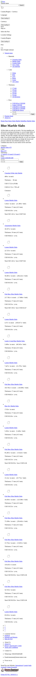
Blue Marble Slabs (29, 121)
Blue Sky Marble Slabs (12, 406)
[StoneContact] (10, 671)
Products (7, 635)
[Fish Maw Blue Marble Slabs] (20, 289)
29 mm (14, 93)
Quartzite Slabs (17, 59)
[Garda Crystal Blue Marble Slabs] (20, 336)
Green (14, 80)
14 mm (14, 91)
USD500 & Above (18, 110)
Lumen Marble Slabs (11, 200)
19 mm (14, 90)
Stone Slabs (12, 121)
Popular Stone (9, 116)
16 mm (14, 95)
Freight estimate (9, 50)
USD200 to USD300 (18, 107)
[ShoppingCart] (2, 8)
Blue (13, 75)
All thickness (16, 97)
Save (2, 26)
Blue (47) (4, 151)
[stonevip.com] (3, 1)
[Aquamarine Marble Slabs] (20, 221)
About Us (8, 118)
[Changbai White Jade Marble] (20, 168)
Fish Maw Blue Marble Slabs (13, 294)
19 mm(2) (11, 154)
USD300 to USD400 (18, 108)
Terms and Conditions (11, 647)
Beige (14, 78)
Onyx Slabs (15, 65)
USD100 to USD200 (18, 103)
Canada (25, 665)
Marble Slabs (16, 61)
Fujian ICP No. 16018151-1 (9, 674)
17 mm (14, 88)
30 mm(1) (17, 154)
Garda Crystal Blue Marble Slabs (15, 341)
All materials (16, 66)
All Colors (15, 81)
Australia (3, 667)
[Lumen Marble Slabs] (20, 195)
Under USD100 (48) (7, 158)
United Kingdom (12, 667)
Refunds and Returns (11, 637)
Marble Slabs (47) (6, 147)
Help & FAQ (9, 639)
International (19, 665)
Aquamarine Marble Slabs (12, 225)
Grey (13, 76)
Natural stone (9, 53)
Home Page (4, 121)
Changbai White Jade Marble (13, 173)
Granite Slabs (16, 63)
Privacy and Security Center (13, 646)
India (29, 665)
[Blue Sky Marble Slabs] (20, 401)
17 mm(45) (4, 154)
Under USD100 (17, 105)
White (14, 73)
